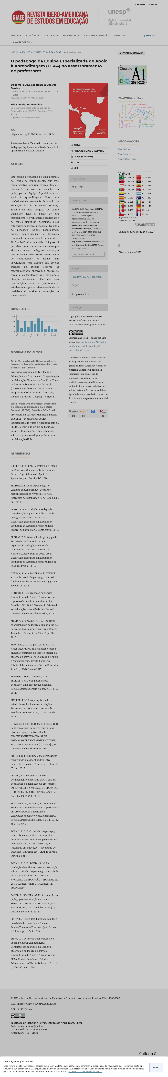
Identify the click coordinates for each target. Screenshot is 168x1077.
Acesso (153, 4)
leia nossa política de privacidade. (85, 1071)
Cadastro (140, 4)
